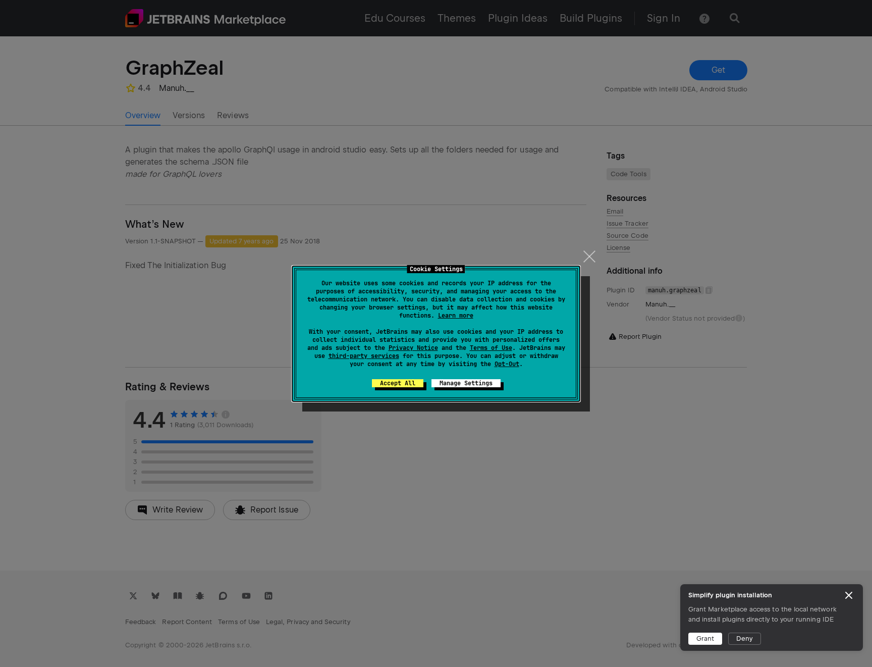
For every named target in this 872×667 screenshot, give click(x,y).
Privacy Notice (413, 348)
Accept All (397, 383)
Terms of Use (491, 348)
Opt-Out (507, 364)
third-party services (364, 356)
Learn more (455, 316)
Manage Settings (466, 383)
